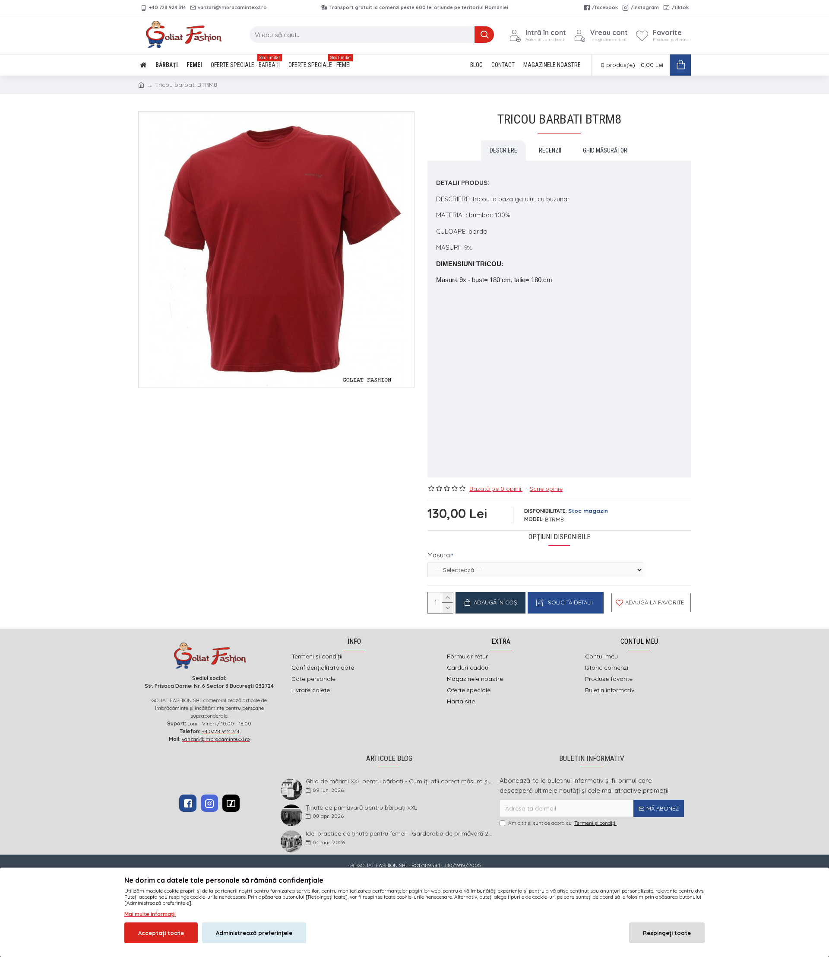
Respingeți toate (667, 932)
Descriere (503, 150)
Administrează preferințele (254, 932)
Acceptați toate (161, 932)
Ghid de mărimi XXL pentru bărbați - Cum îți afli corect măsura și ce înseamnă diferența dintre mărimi (400, 781)
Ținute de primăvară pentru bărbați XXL (361, 807)
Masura (438, 555)
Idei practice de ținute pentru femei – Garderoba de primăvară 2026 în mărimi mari (400, 833)
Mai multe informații (150, 914)
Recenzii (550, 150)
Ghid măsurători (606, 150)
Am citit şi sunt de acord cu (562, 823)
